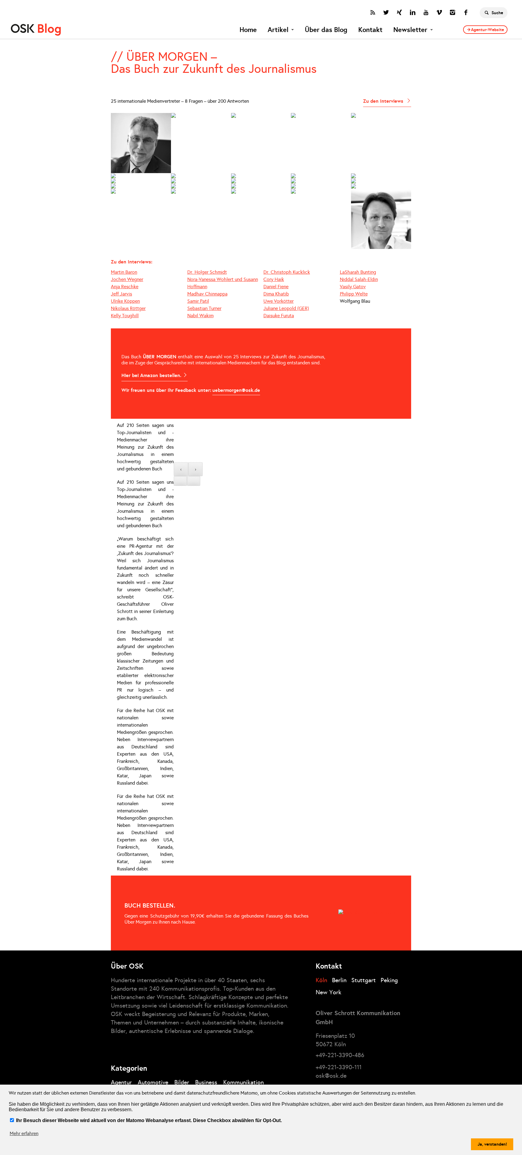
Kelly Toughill (125, 315)
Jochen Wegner (127, 279)
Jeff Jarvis (121, 294)
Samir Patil (198, 301)
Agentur (121, 1082)
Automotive (153, 1082)
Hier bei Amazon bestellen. (152, 375)
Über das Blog (326, 29)
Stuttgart (363, 980)
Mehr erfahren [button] (24, 1133)
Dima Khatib (276, 294)
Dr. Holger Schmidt (207, 272)
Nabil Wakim (200, 315)
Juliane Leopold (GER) (286, 308)
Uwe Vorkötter (278, 301)
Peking (389, 980)
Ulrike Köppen (125, 301)
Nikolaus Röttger (128, 308)
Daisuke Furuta (278, 315)
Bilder (181, 1082)
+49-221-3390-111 (339, 1067)
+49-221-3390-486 (340, 1055)
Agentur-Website (487, 29)
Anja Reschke (124, 286)
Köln (321, 980)
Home (248, 29)
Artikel (278, 29)
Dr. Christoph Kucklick (286, 272)
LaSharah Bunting (358, 272)
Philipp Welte (354, 294)
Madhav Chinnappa (207, 294)
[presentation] (181, 469)
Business (206, 1082)
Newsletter (410, 29)
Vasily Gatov (353, 286)
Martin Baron (124, 272)
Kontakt (370, 29)
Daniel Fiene (275, 286)
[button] (180, 481)
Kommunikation (243, 1082)
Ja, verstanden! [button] (492, 1144)
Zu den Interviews (384, 101)
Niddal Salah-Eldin (359, 279)
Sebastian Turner (204, 308)
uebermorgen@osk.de (236, 390)
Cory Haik (273, 279)
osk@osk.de (331, 1075)
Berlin (339, 980)
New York (328, 992)
